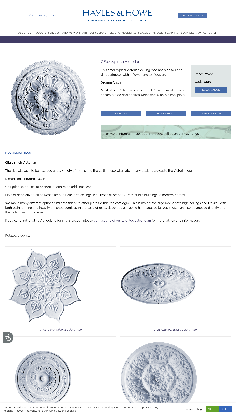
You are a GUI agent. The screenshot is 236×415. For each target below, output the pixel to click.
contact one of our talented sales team (122, 220)
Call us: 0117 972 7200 (43, 15)
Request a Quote (192, 15)
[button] (215, 32)
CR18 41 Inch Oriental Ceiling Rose (61, 329)
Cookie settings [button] (194, 409)
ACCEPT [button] (212, 409)
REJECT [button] (225, 409)
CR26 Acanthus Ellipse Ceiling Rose (175, 329)
